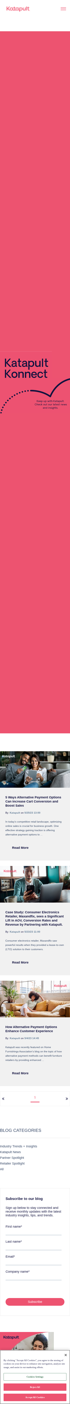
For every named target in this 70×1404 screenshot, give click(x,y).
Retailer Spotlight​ (12, 1163)
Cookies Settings (35, 1376)
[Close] (66, 1355)
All (2, 1169)
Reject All (35, 1387)
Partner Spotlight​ (12, 1158)
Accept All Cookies (35, 1397)
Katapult (15, 812)
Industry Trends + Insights (18, 1146)
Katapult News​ (10, 1152)
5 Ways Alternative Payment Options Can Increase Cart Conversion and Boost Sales (33, 801)
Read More (20, 848)
